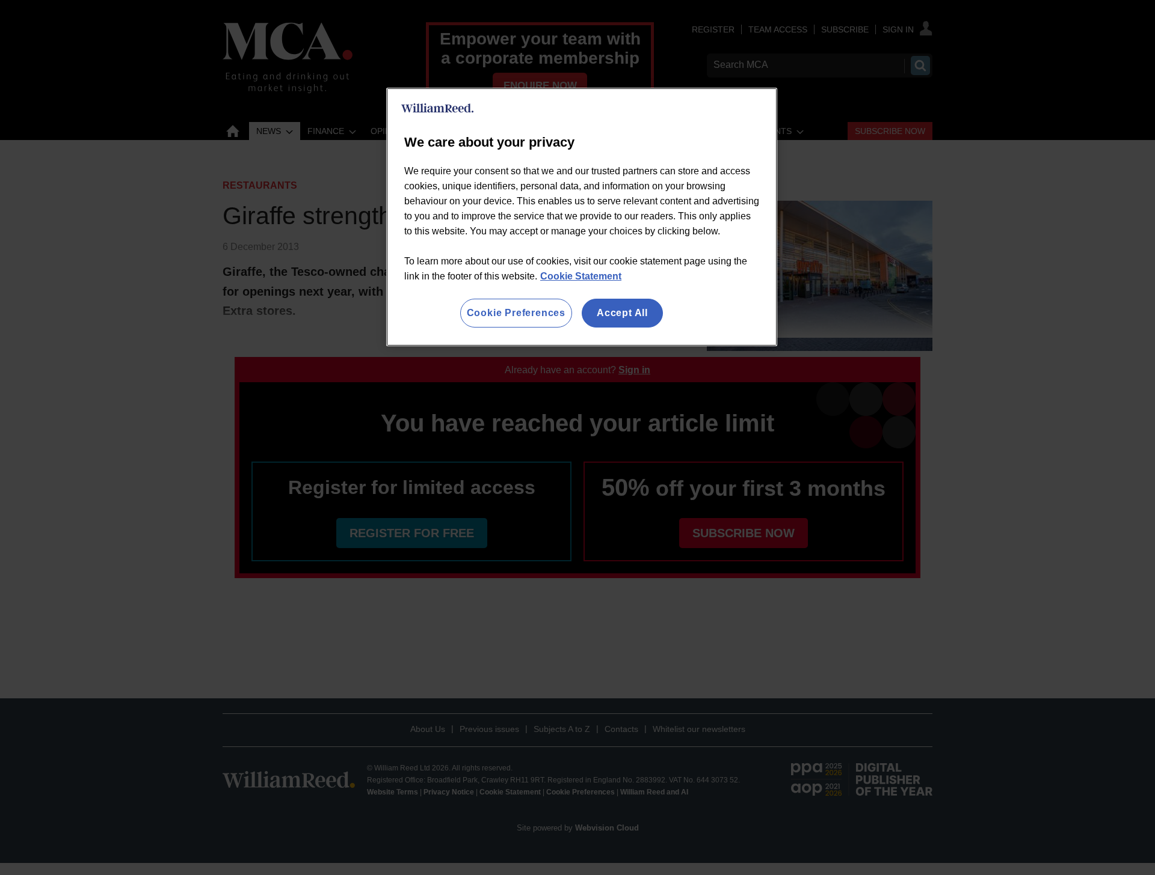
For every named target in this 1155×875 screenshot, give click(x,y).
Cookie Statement (580, 276)
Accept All (622, 313)
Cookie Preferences (516, 313)
